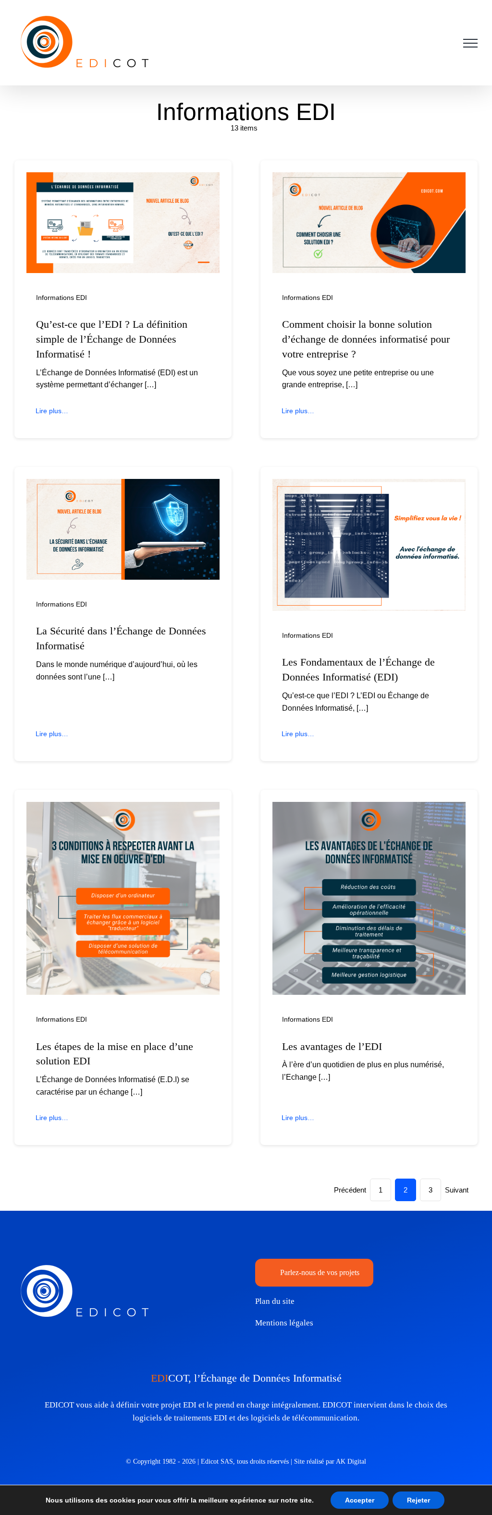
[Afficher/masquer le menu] (470, 43)
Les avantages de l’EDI (332, 1046)
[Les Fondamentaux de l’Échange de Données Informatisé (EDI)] (369, 485)
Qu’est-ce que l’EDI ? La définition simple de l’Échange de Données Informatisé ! (111, 339)
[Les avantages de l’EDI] (369, 808)
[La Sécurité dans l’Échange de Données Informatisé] (123, 485)
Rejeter (418, 1500)
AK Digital (351, 1461)
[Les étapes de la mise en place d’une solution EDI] (123, 808)
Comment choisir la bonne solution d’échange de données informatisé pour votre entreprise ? (366, 339)
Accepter (359, 1500)
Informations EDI (61, 297)
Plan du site (275, 1301)
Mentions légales (284, 1322)
